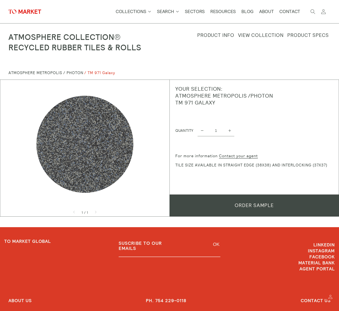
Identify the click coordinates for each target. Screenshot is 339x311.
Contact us (316, 301)
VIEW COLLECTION (261, 35)
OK (216, 244)
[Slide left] (74, 212)
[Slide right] (95, 212)
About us (20, 301)
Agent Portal (317, 269)
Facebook (322, 257)
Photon (75, 73)
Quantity (184, 130)
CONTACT (289, 11)
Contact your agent (238, 156)
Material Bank (316, 263)
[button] (313, 11)
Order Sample (254, 205)
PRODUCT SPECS (308, 35)
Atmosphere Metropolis (35, 73)
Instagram (321, 251)
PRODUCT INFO (215, 35)
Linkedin (324, 245)
